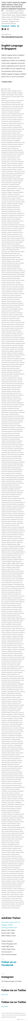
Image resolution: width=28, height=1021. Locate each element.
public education (9, 793)
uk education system (6, 885)
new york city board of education (9, 731)
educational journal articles (8, 460)
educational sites (17, 500)
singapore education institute (16, 818)
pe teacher (19, 760)
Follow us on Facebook (8, 963)
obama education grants (17, 743)
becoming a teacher (12, 144)
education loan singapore (7, 351)
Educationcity (17, 536)
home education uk (17, 628)
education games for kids (7, 326)
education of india (17, 360)
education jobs (14, 339)
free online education (13, 596)
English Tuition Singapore (7, 94)
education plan (10, 364)
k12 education (10, 676)
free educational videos (12, 592)
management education (13, 691)
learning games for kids (11, 687)
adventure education (6, 113)
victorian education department (15, 896)
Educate (17, 263)
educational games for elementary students (12, 444)
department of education (13, 207)
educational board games (7, 418)
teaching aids (14, 858)
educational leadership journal (9, 466)
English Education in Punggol (13, 555)
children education (17, 175)
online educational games (7, 751)
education (4, 267)
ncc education (15, 728)
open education (19, 752)
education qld (16, 372)
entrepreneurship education (8, 571)
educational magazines (17, 469)
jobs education (11, 666)
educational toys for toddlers (8, 521)
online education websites (17, 749)
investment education (6, 655)
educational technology (7, 515)
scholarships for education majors (15, 804)
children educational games (8, 177)
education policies (19, 364)
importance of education (12, 632)
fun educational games (11, 599)
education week (8, 404)
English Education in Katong (8, 552)
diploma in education (12, 221)
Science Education (10, 808)
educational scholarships (18, 498)
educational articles (14, 414)
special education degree (13, 827)
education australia (6, 278)
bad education (9, 140)
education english (12, 309)
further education (20, 601)
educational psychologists (15, 487)
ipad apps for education (7, 657)
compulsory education (17, 192)
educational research (11, 492)
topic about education (12, 879)
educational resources (15, 494)
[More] (18, 26)
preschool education (6, 785)
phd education (14, 762)
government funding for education (10, 613)
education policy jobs (15, 366)
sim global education (19, 814)
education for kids (6, 316)
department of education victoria (9, 217)
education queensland (7, 374)
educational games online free (9, 452)
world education (15, 907)
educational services (6, 500)
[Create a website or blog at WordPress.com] (15, 1017)
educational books (19, 418)
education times (17, 393)
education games (19, 324)
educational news (9, 475)
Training (21, 879)
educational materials (6, 471)
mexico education (11, 708)
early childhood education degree (15, 251)
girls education (14, 609)
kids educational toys (16, 680)
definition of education (12, 203)
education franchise (15, 320)
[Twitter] (5, 29)
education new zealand (13, 358)
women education (5, 907)
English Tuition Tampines (13, 569)
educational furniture (6, 437)
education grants (5, 330)
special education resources (12, 831)
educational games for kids (8, 446)
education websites (6, 402)
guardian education (12, 615)
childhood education (6, 175)
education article (10, 276)
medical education (13, 707)
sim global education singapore (9, 816)
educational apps (13, 412)
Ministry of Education (12, 712)
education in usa (9, 335)
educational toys (5, 519)
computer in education (7, 194)
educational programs (7, 485)
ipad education (18, 657)
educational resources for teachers (10, 496)
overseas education (6, 758)
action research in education (8, 102)
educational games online (14, 450)
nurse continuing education (8, 737)
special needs (18, 839)
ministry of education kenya (13, 716)
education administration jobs (8, 268)
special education (11, 823)
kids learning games (12, 684)
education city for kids (7, 286)
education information (7, 337)
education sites (10, 383)
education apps (12, 274)
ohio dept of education (7, 745)
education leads (5, 347)
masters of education (12, 703)
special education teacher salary (9, 835)
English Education (11, 544)
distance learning (12, 230)
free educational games (9, 586)
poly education (9, 779)
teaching (8, 858)
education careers (10, 282)
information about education (14, 642)
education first (16, 311)
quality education (11, 795)
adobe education (16, 104)
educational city (5, 422)
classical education (12, 188)
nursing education (15, 739)
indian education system (13, 640)
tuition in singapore (6, 881)
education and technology (12, 272)
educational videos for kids (12, 525)
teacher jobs (14, 850)
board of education (19, 152)
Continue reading (6, 81)
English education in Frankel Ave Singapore (12, 550)
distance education (19, 226)
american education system (14, 119)
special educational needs (8, 839)
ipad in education (13, 661)
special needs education (7, 841)
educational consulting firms (8, 427)
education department (12, 303)
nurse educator (19, 737)
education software (11, 385)
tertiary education (11, 869)
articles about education (15, 125)
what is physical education (8, 904)
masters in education (12, 699)
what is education (19, 902)
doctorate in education (13, 234)
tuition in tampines (16, 881)
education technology (6, 393)
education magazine (6, 353)
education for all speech (16, 312)
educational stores (10, 509)
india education (16, 638)
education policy (5, 366)
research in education (12, 798)
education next (8, 360)
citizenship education (12, 186)
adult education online (7, 110)
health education (11, 617)
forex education (20, 578)
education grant (19, 328)
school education (10, 806)
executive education (6, 576)
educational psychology (7, 488)
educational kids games (12, 462)
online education (5, 749)
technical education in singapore (15, 863)
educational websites (11, 529)
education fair (8, 311)
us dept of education (17, 888)
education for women (14, 318)
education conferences (11, 290)
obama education (5, 743)
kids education (5, 678)
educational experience (7, 431)
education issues (5, 339)
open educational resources (8, 754)
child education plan (19, 173)
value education (5, 894)
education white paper (18, 404)
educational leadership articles (15, 464)
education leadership (18, 345)
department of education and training (10, 211)
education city (19, 284)
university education (6, 888)
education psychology (7, 372)
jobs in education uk (16, 670)
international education (7, 653)
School (3, 806)
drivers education (15, 238)
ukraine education (17, 885)
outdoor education (19, 756)
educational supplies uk (19, 513)
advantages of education (13, 112)
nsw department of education (14, 735)
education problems (6, 370)
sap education (10, 802)
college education (10, 190)
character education (12, 163)
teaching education (19, 860)
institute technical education (14, 651)
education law (8, 345)
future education (5, 603)
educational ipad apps (7, 458)
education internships (18, 337)
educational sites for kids (7, 502)
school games (18, 806)
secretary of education (7, 814)
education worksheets (7, 406)
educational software (12, 504)
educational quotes (12, 490)
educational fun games (14, 435)
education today (5, 395)
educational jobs (17, 458)
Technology (4, 865)
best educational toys (12, 146)
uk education (20, 883)
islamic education (11, 663)
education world (17, 406)
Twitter (13, 26)
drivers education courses (17, 240)
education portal (5, 368)
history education (16, 622)
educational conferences (16, 422)
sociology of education (13, 821)
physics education (10, 777)
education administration (13, 267)
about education (19, 100)
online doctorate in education (14, 747)
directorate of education (13, 223)
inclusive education (6, 638)
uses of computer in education (14, 892)
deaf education (17, 202)
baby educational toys (12, 131)
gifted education (5, 609)
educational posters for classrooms (15, 483)
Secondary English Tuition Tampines (10, 812)
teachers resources (12, 856)
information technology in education (10, 643)
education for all (5, 312)
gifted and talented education (14, 607)
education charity (10, 284)
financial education (17, 576)
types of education (11, 883)
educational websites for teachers (15, 534)
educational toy (19, 517)
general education (11, 605)
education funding (14, 322)
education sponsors (16, 387)
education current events (7, 299)
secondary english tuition (13, 810)
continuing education (12, 196)
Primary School (10, 789)
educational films (8, 433)
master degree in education (14, 693)
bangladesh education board (14, 142)
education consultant (13, 293)
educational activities (13, 408)
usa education (10, 890)
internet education (18, 653)
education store (16, 389)
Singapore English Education (8, 819)
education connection (11, 291)
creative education (16, 198)
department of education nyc (16, 215)
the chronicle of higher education (15, 871)
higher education (11, 619)
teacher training (11, 852)
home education (15, 626)
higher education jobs (13, 620)
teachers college (10, 854)
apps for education (14, 121)
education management (7, 355)
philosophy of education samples (9, 766)
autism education (16, 129)
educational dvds (5, 429)
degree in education (6, 205)
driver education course (13, 236)
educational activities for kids (8, 410)
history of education (6, 624)
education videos (5, 400)
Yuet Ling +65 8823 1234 (9, 928)
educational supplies (12, 511)
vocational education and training (9, 900)
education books (14, 280)
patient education (11, 760)
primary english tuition (7, 787)
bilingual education (17, 150)
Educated (8, 265)
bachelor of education (17, 135)
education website (15, 400)
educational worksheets (7, 536)
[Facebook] (2, 29)
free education (16, 582)
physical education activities (14, 768)
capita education (11, 157)
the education (4, 873)
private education (12, 791)
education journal (10, 341)
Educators (4, 538)
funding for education (9, 601)
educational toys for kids (16, 519)
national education (6, 728)
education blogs (16, 278)
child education (10, 173)
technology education (6, 867)
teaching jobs (4, 862)
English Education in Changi (16, 548)
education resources (12, 379)
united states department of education (11, 886)
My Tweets (4, 995)
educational (4, 408)
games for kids (14, 603)
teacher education (6, 850)
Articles (5, 91)
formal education (18, 580)
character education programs (9, 169)
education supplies (6, 391)
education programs (17, 370)
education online (15, 362)
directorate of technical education (10, 224)
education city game (18, 286)
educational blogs (18, 416)
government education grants (14, 611)
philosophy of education (13, 764)
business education (11, 156)
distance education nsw (7, 228)
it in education (10, 665)
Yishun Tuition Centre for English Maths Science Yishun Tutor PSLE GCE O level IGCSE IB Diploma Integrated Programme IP (13, 6)
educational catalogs (6, 420)
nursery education (6, 739)
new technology (19, 729)
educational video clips (11, 523)
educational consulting (15, 425)
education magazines (17, 353)
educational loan (17, 467)
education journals (10, 343)
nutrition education (6, 741)
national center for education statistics (11, 726)
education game (10, 324)
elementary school (11, 542)
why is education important (14, 906)
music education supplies (16, 724)
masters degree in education (8, 697)
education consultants (15, 295)
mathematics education (13, 705)
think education (16, 877)
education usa (16, 397)
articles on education (6, 127)
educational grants (12, 454)
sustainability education (13, 844)
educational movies (10, 473)
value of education (14, 894)
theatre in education (6, 877)
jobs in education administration (9, 668)
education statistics (6, 389)
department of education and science (10, 209)
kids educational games (15, 678)
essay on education (17, 575)
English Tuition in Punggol (12, 565)
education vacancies (6, 399)
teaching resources (14, 862)
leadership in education (12, 686)
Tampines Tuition (16, 848)
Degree (21, 203)
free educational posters (16, 588)
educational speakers (11, 508)
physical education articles (8, 770)
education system (16, 391)
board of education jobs (7, 154)
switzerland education (7, 846)
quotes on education (12, 796)
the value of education (17, 875)
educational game (11, 441)
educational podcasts (11, 479)
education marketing (19, 355)
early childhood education (8, 242)
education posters (15, 368)
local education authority (13, 689)
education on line (5, 362)
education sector (12, 381)
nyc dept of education (17, 741)
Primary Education (17, 785)
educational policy (10, 481)
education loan (14, 347)
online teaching (11, 752)
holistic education (5, 626)
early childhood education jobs (9, 253)
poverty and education (13, 781)
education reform (12, 378)
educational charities (18, 420)
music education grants (13, 722)
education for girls (17, 314)
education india (17, 335)
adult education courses (17, 108)
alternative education (16, 115)
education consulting (6, 297)
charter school (16, 171)
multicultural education (13, 720)
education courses (17, 297)
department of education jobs (8, 213)
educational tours (10, 517)
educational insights (17, 456)
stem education (11, 842)
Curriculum (10, 202)
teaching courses (10, 860)
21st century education (9, 100)
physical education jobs (11, 774)
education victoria (17, 399)
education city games (6, 288)
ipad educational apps (15, 659)
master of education (17, 695)
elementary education (12, 538)
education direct (10, 307)
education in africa (11, 332)
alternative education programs (9, 117)
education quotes (8, 376)
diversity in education (12, 232)
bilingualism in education (7, 152)
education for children (7, 314)
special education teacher (17, 833)
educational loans (5, 469)
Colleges (9, 192)
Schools (3, 808)
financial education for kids (8, 578)
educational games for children (13, 443)
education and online (12, 270)
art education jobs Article (13, 123)
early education (10, 263)
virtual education (5, 898)
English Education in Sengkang (9, 557)
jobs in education (19, 666)
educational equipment (16, 429)
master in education (6, 695)
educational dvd (20, 427)
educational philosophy (11, 477)
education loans (19, 351)
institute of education (12, 647)
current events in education (8, 200)
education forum (5, 320)
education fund (5, 322)
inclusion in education (17, 636)
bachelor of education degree (8, 136)
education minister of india (8, 356)
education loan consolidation (16, 349)
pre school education (16, 783)
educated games (16, 265)
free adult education (6, 582)
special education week (18, 837)
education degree (11, 301)
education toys (14, 395)
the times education (6, 875)
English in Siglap (11, 563)
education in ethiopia (11, 333)
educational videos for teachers (9, 527)
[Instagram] (8, 29)
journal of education (12, 674)
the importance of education (16, 873)
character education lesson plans (15, 167)
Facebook (5, 26)
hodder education (16, 624)
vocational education (16, 898)
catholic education (11, 159)
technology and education (14, 865)
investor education (17, 655)
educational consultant (7, 423)
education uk (9, 397)
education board (5, 280)
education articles (19, 276)
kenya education (19, 676)
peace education (5, 762)
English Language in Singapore (12, 47)
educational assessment (7, 416)
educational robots (6, 498)
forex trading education (7, 580)
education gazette (9, 328)
